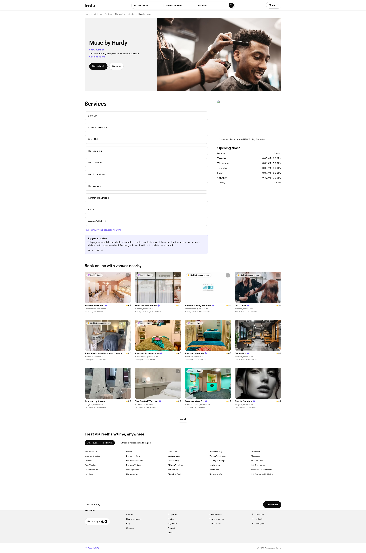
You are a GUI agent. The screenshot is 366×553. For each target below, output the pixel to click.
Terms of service (216, 519)
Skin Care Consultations (261, 470)
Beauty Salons (91, 451)
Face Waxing (90, 465)
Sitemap (130, 528)
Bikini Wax (255, 451)
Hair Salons (90, 474)
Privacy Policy (215, 514)
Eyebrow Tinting (133, 465)
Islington (131, 14)
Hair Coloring (132, 474)
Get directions (97, 56)
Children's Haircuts (176, 465)
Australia (108, 14)
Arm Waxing (173, 460)
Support (171, 528)
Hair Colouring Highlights (262, 474)
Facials (129, 451)
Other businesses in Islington (100, 443)
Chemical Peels (175, 474)
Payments (172, 523)
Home (87, 14)
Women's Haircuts (217, 456)
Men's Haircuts (91, 470)
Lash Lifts (89, 460)
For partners (173, 514)
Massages (255, 456)
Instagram (260, 523)
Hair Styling (173, 470)
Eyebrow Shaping (92, 456)
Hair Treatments (258, 465)
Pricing (171, 519)
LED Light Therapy (217, 460)
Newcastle (120, 14)
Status (171, 533)
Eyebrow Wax (174, 456)
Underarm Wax (216, 474)
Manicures (214, 470)
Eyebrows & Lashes (134, 460)
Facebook (260, 514)
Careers (129, 514)
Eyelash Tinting (133, 456)
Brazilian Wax (257, 460)
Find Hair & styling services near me (103, 230)
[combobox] (147, 5)
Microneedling (215, 451)
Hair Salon (97, 14)
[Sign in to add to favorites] (128, 275)
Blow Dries (172, 451)
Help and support (133, 519)
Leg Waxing (214, 465)
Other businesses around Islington (136, 443)
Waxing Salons (132, 470)
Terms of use (215, 523)
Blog (128, 523)
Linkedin (259, 519)
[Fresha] (90, 5)
